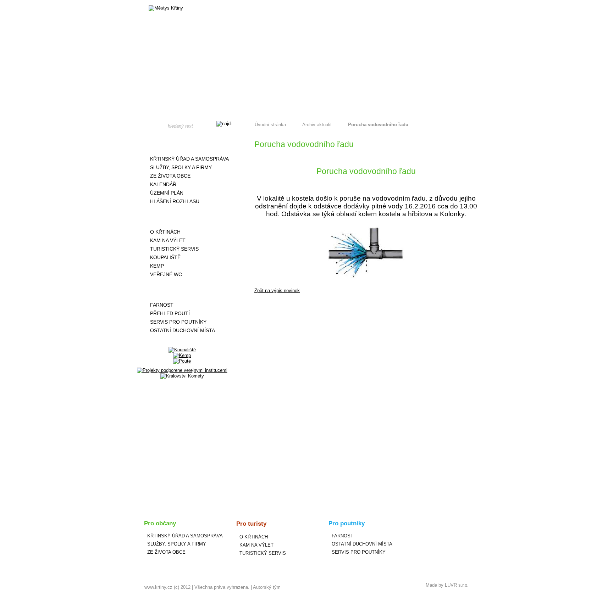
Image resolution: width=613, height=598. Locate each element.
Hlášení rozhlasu (174, 201)
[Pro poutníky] (182, 289)
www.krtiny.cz (158, 587)
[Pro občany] (182, 143)
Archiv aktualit (317, 124)
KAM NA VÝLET (168, 240)
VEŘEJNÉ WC (166, 274)
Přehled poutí (170, 313)
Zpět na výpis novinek (277, 290)
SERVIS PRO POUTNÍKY (178, 322)
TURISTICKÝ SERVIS (174, 249)
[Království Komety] (182, 376)
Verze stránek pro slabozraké (421, 4)
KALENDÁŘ (163, 184)
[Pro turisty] (182, 216)
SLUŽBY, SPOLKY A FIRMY (181, 167)
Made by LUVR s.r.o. (447, 585)
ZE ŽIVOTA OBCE (170, 176)
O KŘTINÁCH (165, 232)
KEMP (157, 266)
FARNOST (161, 305)
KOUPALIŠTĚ (165, 257)
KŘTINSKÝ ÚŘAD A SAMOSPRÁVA (189, 159)
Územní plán (166, 193)
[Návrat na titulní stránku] (166, 8)
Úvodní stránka (270, 124)
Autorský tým (267, 587)
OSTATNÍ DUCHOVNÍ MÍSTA (182, 330)
